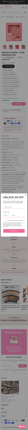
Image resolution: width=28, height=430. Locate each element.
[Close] (25, 195)
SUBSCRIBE (14, 230)
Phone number (6, 212)
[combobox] (6, 215)
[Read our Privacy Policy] (24, 223)
